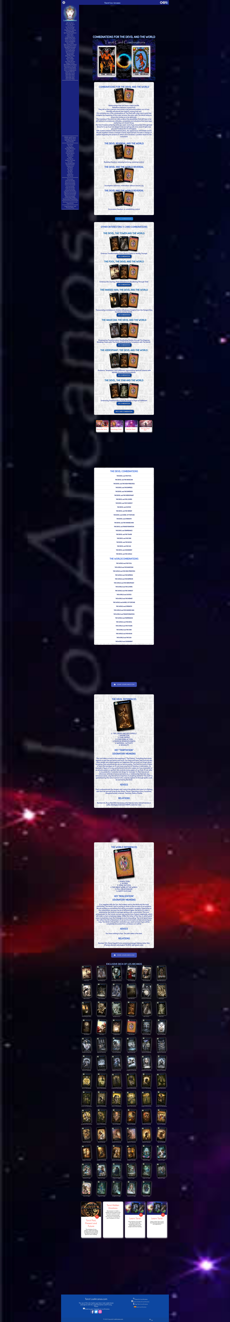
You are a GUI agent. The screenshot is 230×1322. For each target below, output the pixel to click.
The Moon (70, 172)
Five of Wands (86, 1142)
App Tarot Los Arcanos (140, 1304)
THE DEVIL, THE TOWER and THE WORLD (124, 233)
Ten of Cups (86, 1196)
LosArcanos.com (118, 1319)
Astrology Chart (116, 429)
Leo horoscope (70, 186)
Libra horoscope (70, 189)
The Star (70, 170)
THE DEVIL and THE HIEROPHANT (124, 495)
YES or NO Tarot (70, 24)
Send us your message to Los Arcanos (96, 1309)
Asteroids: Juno (70, 77)
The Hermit (70, 159)
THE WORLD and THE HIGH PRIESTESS (124, 571)
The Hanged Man (70, 163)
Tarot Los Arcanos (112, 2)
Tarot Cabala (70, 43)
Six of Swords (131, 1052)
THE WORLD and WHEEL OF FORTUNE (124, 602)
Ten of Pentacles (131, 1106)
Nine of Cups (161, 1178)
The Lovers (70, 154)
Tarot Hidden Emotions (70, 64)
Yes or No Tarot (101, 429)
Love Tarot (70, 25)
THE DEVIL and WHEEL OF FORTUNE (123, 515)
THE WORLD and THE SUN (124, 637)
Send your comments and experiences (70, 202)
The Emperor (70, 151)
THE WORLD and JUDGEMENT (124, 641)
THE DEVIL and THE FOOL (124, 476)
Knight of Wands (101, 1160)
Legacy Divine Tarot (70, 139)
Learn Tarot (135, 1218)
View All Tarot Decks (70, 67)
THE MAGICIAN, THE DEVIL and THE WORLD (124, 320)
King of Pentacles (101, 1124)
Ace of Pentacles (86, 1088)
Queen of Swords (146, 1070)
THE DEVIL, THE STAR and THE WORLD (124, 380)
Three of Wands (146, 1124)
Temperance (70, 166)
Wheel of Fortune (70, 160)
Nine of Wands (146, 1142)
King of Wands (131, 1160)
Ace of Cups (146, 1160)
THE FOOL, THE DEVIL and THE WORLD (124, 261)
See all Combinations (124, 219)
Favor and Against (70, 41)
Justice (70, 157)
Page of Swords (116, 1070)
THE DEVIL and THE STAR (124, 538)
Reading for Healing (70, 30)
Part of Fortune (70, 51)
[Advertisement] (70, 108)
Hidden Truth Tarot (70, 38)
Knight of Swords (131, 1070)
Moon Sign (70, 57)
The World (70, 176)
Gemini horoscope (70, 183)
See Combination (124, 256)
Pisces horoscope (70, 196)
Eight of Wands (131, 1142)
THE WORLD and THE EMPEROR (124, 579)
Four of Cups (101, 1178)
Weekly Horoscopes (70, 47)
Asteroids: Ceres (70, 76)
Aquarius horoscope (70, 195)
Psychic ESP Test (70, 71)
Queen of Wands (116, 1160)
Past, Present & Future (70, 44)
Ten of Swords (101, 1070)
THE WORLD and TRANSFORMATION (123, 614)
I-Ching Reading (70, 50)
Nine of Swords (86, 1070)
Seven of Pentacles (86, 1106)
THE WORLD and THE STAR (124, 630)
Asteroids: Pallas (70, 79)
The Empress (70, 150)
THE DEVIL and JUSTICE (124, 507)
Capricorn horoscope (70, 193)
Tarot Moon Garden (70, 140)
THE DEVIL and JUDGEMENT (124, 550)
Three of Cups (86, 1178)
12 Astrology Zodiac (70, 197)
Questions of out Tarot (70, 66)
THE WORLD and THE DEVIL (124, 622)
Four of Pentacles (131, 1088)
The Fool (70, 146)
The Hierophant (70, 153)
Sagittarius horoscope (70, 192)
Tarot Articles (70, 141)
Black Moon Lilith (70, 56)
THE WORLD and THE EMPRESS (124, 575)
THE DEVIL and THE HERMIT (124, 511)
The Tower (70, 169)
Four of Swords (101, 1052)
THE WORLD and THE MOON (124, 633)
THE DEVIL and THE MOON (124, 542)
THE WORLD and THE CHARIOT (124, 590)
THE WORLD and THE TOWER (124, 626)
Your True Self (70, 28)
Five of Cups (116, 1178)
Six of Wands (101, 1142)
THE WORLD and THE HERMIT (124, 598)
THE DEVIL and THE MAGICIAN (124, 479)
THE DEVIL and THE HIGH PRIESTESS (124, 483)
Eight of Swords (161, 1052)
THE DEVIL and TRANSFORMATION (124, 526)
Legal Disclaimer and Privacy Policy (70, 206)
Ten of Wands (161, 1142)
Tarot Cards (70, 60)
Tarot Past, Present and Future (91, 1223)
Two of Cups (161, 1160)
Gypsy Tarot (70, 36)
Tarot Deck (70, 144)
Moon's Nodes (70, 59)
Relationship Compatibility (70, 199)
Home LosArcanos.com (124, 684)
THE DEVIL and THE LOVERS (124, 499)
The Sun (70, 173)
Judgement (70, 174)
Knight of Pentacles (161, 1106)
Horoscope (70, 179)
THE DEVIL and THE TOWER (124, 534)
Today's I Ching (70, 63)
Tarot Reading (70, 31)
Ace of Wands (116, 1124)
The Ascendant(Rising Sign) (70, 53)
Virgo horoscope (70, 187)
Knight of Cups (116, 1196)
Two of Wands (131, 1124)
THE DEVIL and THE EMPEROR (124, 491)
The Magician (70, 147)
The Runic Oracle (70, 48)
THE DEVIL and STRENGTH (124, 519)
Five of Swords (116, 1052)
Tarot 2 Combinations (70, 69)
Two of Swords (161, 1034)
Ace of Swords (146, 1034)
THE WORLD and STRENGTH (124, 606)
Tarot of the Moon (70, 40)
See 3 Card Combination (124, 411)
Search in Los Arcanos (140, 1299)
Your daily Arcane (70, 61)
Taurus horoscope (70, 182)
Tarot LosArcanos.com (96, 1299)
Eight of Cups (146, 1178)
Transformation (70, 164)
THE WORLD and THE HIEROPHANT (124, 583)
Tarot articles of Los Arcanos (140, 1302)
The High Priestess (70, 149)
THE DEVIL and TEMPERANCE (124, 530)
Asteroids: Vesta (70, 74)
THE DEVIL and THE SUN (124, 546)
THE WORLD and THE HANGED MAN (124, 610)
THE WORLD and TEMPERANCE (124, 618)
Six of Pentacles (161, 1088)
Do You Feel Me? (70, 27)
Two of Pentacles (101, 1088)
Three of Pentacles (116, 1088)
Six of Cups (131, 1178)
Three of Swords (86, 1052)
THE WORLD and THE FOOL (124, 563)
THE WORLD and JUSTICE (124, 594)
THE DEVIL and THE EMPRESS (124, 487)
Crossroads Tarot (70, 37)
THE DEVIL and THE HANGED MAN (124, 522)
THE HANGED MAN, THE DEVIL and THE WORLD (124, 289)
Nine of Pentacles (116, 1106)
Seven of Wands (116, 1142)
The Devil (70, 167)
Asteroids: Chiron (70, 73)
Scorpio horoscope (70, 190)
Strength (70, 162)
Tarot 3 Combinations (70, 70)
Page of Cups (101, 1196)
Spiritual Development (70, 33)
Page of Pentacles (146, 1106)
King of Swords (161, 1070)
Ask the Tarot (70, 23)
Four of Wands (161, 1124)
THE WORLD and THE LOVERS (123, 587)
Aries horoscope (70, 180)
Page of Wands (86, 1160)
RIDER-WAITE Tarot (70, 137)
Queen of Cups (131, 1196)
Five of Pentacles (146, 1088)
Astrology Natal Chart (70, 46)
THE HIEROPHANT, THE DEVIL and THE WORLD (124, 350)
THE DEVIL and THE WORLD (124, 554)
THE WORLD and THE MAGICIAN (124, 567)
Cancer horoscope (70, 185)
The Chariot (70, 156)
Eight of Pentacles (101, 1106)
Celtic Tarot (70, 34)
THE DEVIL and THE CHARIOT (124, 503)
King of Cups (146, 1196)
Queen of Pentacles (86, 1124)
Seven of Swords (146, 1052)
